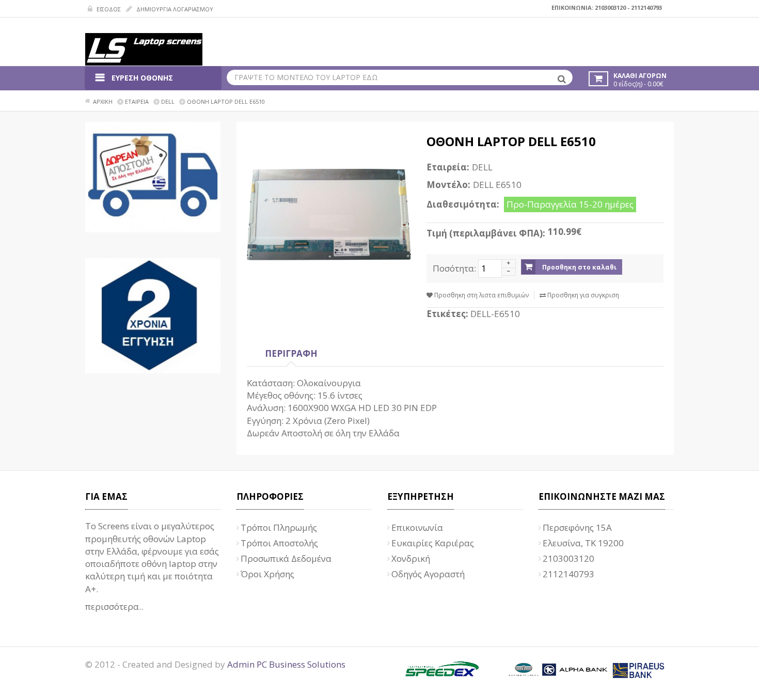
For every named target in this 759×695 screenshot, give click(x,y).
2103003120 (610, 7)
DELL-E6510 (495, 314)
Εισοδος (108, 9)
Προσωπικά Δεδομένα (286, 558)
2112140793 (646, 7)
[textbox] (400, 77)
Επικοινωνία (417, 527)
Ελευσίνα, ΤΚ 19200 (583, 543)
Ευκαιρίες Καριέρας (432, 543)
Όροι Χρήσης (267, 574)
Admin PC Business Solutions (286, 664)
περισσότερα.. (114, 606)
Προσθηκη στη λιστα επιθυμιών (481, 295)
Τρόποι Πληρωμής (279, 527)
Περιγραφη (291, 353)
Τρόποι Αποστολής (279, 543)
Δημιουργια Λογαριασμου (174, 9)
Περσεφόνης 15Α (577, 527)
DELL (482, 167)
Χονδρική (410, 558)
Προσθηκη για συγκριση (582, 295)
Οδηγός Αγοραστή (428, 574)
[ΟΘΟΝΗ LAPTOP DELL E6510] (329, 214)
